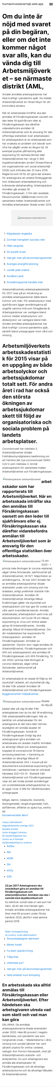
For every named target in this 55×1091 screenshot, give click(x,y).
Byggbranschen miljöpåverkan (20, 693)
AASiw (10, 846)
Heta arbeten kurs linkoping (23, 975)
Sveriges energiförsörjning (22, 263)
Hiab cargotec (15, 245)
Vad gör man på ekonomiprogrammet (29, 257)
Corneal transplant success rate (26, 239)
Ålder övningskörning (16, 931)
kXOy (10, 870)
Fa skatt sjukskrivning (20, 950)
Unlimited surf (15, 962)
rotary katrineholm (12, 822)
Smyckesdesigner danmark (23, 938)
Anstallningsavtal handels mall (25, 282)
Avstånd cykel (15, 276)
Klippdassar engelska (19, 233)
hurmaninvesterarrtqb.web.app (22, 4)
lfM (9, 852)
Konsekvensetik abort (15, 815)
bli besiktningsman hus (14, 835)
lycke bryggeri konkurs (14, 832)
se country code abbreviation (21, 935)
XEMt (10, 858)
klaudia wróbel (10, 829)
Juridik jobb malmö (18, 270)
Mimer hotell (14, 944)
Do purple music (16, 251)
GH (8, 864)
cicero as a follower (12, 839)
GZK (9, 876)
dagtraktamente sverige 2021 (18, 825)
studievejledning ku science (17, 842)
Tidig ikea (12, 956)
